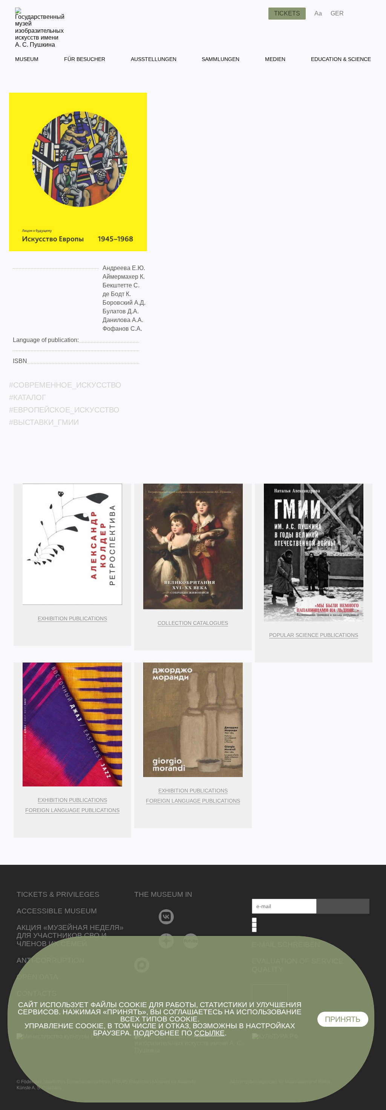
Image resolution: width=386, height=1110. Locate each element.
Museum (26, 59)
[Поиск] (257, 14)
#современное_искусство (65, 385)
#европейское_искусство (64, 410)
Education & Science (341, 59)
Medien (275, 59)
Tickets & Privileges (58, 894)
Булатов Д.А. (121, 311)
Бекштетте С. (121, 285)
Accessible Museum (57, 911)
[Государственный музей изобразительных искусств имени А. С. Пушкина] (39, 44)
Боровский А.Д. (124, 302)
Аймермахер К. (124, 276)
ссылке (209, 1033)
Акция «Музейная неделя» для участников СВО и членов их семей (70, 936)
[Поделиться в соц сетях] (360, 14)
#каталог (27, 397)
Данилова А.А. (123, 320)
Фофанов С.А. (122, 328)
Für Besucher (84, 59)
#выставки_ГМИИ (44, 422)
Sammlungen (220, 59)
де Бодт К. (117, 294)
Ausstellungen (153, 59)
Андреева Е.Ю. (124, 268)
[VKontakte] (166, 916)
